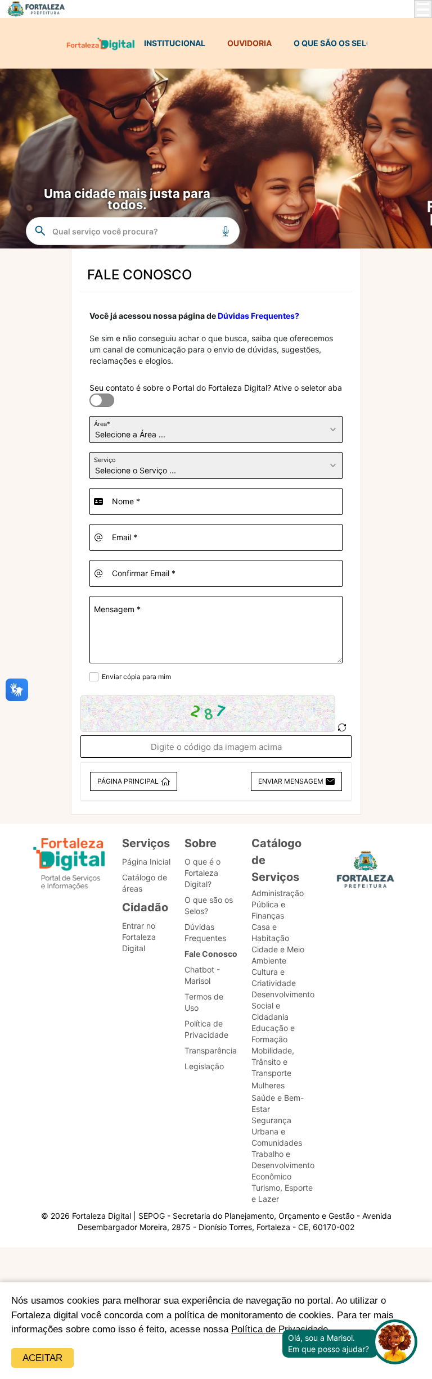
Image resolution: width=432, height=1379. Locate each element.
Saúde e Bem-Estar (277, 1103)
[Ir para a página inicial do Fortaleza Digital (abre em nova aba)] (69, 865)
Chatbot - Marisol (202, 975)
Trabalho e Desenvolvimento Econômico (282, 1165)
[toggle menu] (423, 9)
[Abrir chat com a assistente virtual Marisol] (395, 1343)
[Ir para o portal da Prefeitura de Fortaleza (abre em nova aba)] (365, 873)
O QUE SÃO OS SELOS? (338, 43)
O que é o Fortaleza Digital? (202, 873)
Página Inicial (146, 861)
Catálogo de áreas (144, 882)
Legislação (204, 1066)
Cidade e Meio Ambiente (277, 954)
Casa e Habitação (270, 932)
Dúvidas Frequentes (205, 932)
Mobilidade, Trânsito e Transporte (272, 1062)
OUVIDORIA (249, 43)
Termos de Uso (203, 1002)
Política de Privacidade (206, 1029)
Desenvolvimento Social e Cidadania (282, 1005)
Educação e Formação (273, 1033)
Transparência (210, 1050)
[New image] (342, 727)
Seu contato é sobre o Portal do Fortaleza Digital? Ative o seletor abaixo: (222, 387)
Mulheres (268, 1085)
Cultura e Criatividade (273, 977)
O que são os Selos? (208, 905)
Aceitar (42, 1358)
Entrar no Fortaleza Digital (139, 937)
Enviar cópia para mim (136, 676)
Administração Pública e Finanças (277, 904)
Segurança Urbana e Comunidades (276, 1131)
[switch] (95, 393)
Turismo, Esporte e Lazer (282, 1193)
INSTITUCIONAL (174, 43)
